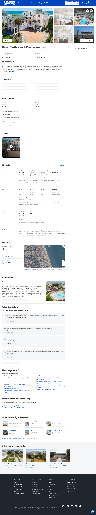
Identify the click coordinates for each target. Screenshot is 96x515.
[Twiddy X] (68, 507)
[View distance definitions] (12, 249)
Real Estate (47, 3)
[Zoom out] (63, 264)
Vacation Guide (18, 484)
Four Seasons (19, 438)
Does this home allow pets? (11, 388)
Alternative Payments (37, 489)
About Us (51, 482)
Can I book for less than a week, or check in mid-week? (18, 382)
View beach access (41, 54)
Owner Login (35, 484)
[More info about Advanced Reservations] (19, 117)
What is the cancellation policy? (12, 380)
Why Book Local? (18, 489)
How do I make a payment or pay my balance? (16, 378)
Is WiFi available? (8, 386)
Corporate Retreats (19, 493)
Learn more (6, 300)
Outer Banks (8, 438)
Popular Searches (18, 487)
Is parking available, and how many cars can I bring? (49, 381)
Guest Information (36, 487)
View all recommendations (10, 363)
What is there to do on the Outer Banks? (46, 384)
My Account (35, 482)
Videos (8, 40)
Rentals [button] (23, 3)
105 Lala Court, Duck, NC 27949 (9, 50)
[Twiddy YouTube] (72, 507)
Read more (11, 71)
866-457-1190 (71, 482)
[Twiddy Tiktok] (80, 507)
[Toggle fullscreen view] (63, 246)
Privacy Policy (52, 493)
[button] (89, 3)
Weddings (17, 491)
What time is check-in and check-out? (13, 376)
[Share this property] (87, 10)
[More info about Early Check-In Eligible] (18, 111)
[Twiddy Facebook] (64, 507)
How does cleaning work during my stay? (46, 376)
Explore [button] (33, 3)
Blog (40, 3)
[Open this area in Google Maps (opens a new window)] (26, 267)
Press (50, 489)
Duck (14, 438)
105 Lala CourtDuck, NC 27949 (9, 255)
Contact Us (52, 484)
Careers (51, 487)
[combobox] (72, 3)
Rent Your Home (36, 493)
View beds (6, 59)
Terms (64, 267)
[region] (44, 256)
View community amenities (19, 300)
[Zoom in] (63, 261)
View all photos (86, 40)
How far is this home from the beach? (46, 389)
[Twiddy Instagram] (77, 507)
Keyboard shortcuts (46, 267)
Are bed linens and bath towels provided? (15, 384)
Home (3, 438)
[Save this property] (91, 10)
